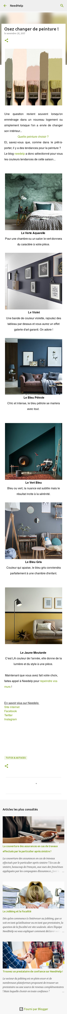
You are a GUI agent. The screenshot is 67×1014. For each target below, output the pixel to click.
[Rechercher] (62, 5)
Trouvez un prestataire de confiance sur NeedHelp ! (33, 971)
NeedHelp (16, 5)
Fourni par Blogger (35, 1009)
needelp (19, 153)
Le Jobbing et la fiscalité (17, 911)
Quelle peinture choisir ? (33, 136)
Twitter (8, 715)
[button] (6, 40)
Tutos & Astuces (16, 758)
